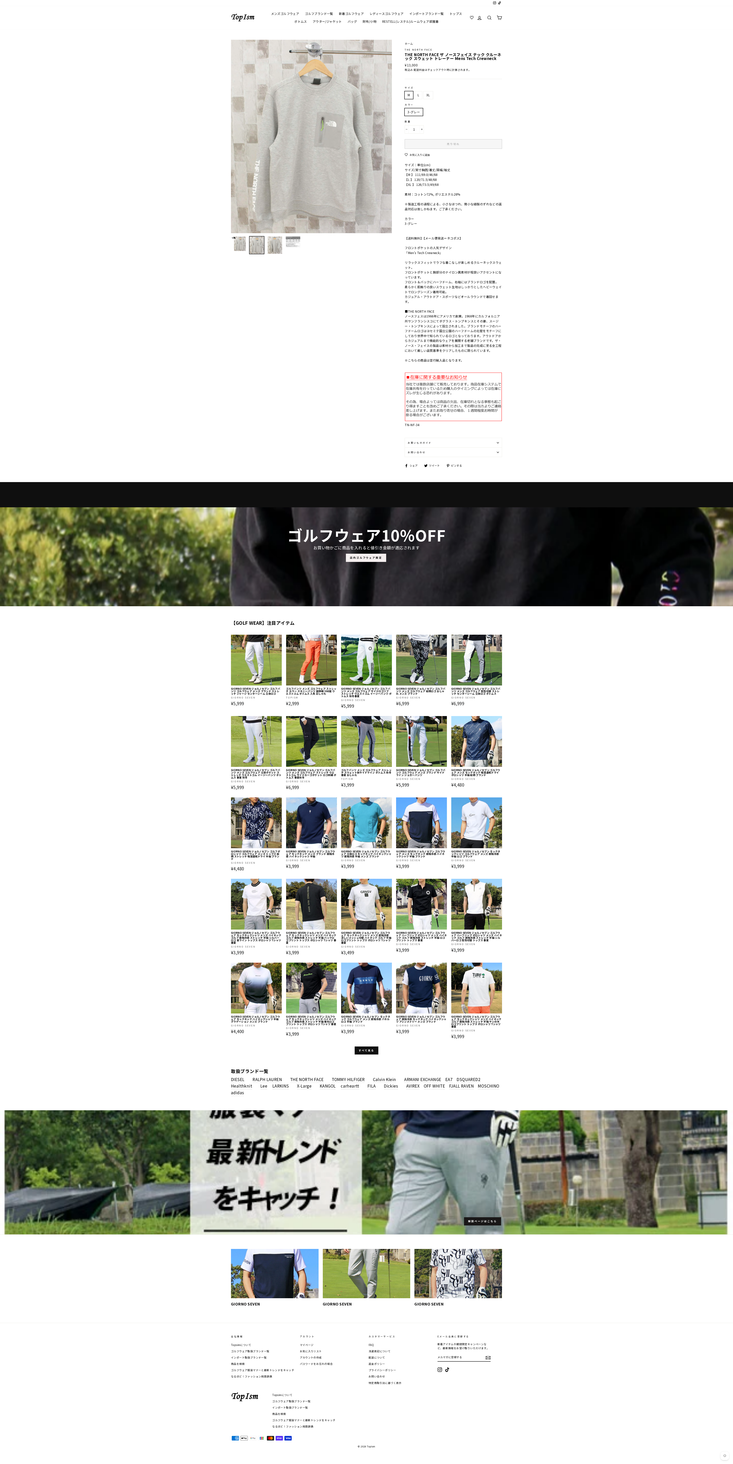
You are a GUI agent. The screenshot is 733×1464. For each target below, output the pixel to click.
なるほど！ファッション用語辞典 (251, 1376)
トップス (456, 13)
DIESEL (237, 1079)
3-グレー (414, 112)
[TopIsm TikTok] (447, 1369)
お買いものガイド (420, 442)
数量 (408, 121)
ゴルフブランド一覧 (319, 13)
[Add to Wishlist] (279, 638)
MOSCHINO (488, 1086)
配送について (377, 1357)
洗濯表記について (380, 1351)
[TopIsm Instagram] (440, 1369)
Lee (263, 1086)
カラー (409, 104)
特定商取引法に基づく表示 (385, 1383)
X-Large (304, 1086)
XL (428, 95)
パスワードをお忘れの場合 (316, 1364)
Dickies (391, 1086)
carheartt (350, 1086)
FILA (371, 1086)
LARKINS (280, 1086)
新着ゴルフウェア (351, 13)
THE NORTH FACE (418, 49)
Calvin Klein (384, 1079)
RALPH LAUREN (267, 1079)
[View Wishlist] (472, 18)
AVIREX (413, 1086)
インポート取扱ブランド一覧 (249, 1357)
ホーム (409, 43)
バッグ (352, 21)
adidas (237, 1092)
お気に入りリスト (311, 1351)
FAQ (371, 1345)
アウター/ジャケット (327, 21)
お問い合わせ (417, 452)
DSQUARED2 (468, 1079)
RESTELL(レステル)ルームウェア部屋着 (410, 21)
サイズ (409, 87)
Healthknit (241, 1086)
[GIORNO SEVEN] (275, 1273)
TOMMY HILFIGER (348, 1079)
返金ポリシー (377, 1364)
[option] (311, 136)
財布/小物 (369, 21)
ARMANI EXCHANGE (422, 1079)
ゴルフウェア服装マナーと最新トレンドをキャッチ (262, 1370)
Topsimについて (241, 1345)
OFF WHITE (434, 1086)
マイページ (307, 1345)
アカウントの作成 (311, 1357)
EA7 (449, 1079)
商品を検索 (238, 1364)
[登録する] (488, 1357)
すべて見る (367, 1050)
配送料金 (419, 70)
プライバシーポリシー (382, 1370)
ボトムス (300, 21)
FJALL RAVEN (461, 1086)
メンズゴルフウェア (285, 13)
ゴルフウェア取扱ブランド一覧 (250, 1351)
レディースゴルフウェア (387, 13)
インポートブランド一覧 (426, 13)
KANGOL (328, 1086)
